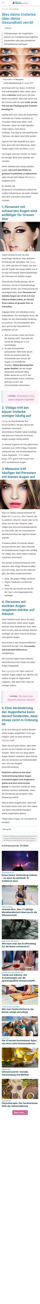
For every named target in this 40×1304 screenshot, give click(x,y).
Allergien (6, 740)
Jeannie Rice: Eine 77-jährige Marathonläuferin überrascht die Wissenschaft (19, 912)
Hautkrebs (16, 516)
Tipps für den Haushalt (11, 1007)
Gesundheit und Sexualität (13, 972)
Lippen (31, 148)
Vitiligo (5, 421)
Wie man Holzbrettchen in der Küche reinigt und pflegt (18, 1010)
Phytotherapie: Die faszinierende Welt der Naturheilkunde (20, 1104)
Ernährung (6, 1069)
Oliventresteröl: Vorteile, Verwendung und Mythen (15, 1073)
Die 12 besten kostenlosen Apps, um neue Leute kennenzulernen (19, 1042)
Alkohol (31, 177)
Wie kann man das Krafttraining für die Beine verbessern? (19, 945)
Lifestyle (5, 9)
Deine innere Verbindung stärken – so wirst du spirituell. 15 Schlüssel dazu (19, 878)
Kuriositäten (14, 9)
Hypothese (11, 671)
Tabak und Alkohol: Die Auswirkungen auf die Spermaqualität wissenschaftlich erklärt (19, 978)
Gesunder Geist (8, 873)
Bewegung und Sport (10, 941)
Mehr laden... (20, 1112)
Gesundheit (6, 1101)
